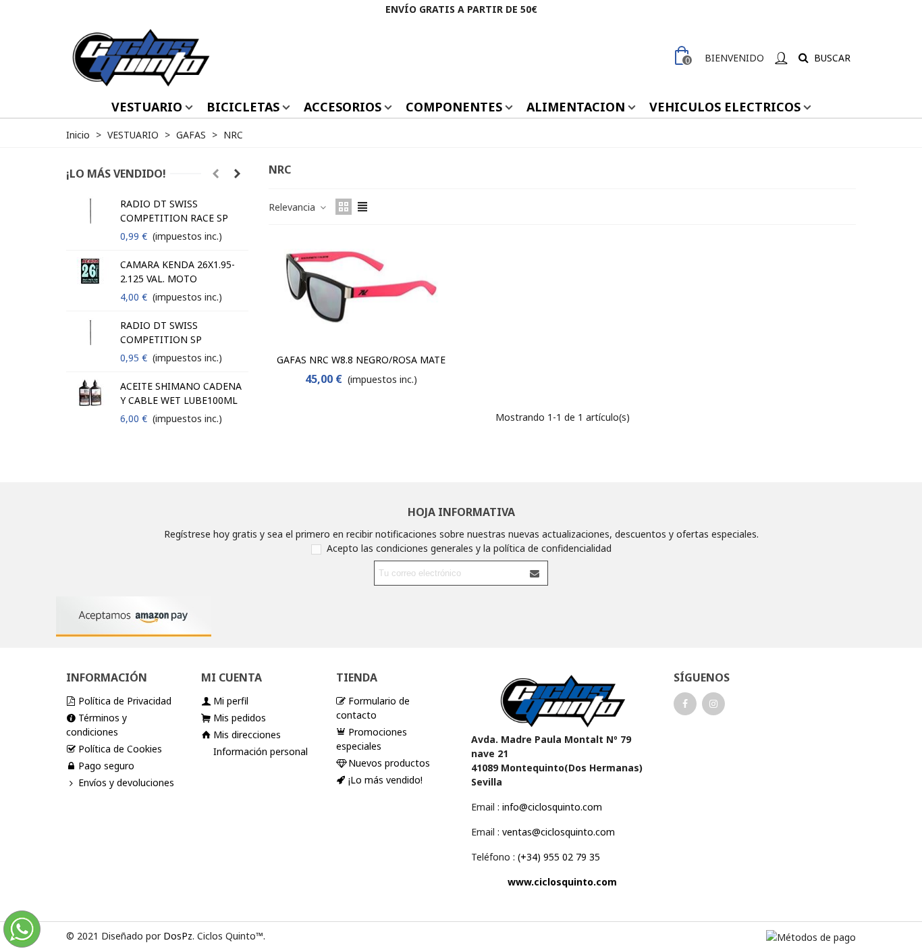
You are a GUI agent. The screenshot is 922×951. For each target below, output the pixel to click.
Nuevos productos (389, 762)
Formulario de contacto (373, 707)
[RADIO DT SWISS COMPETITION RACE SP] (89, 210)
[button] (215, 173)
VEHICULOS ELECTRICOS (725, 107)
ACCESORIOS (342, 107)
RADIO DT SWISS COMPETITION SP (161, 332)
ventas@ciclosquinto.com (558, 831)
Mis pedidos (239, 717)
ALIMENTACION (575, 107)
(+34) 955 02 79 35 (559, 856)
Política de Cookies (120, 748)
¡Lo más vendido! (116, 173)
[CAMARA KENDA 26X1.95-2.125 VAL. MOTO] (89, 270)
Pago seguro (106, 765)
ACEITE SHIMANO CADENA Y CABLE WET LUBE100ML (181, 393)
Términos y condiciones (96, 724)
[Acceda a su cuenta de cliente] (780, 58)
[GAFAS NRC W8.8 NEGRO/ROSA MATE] (361, 292)
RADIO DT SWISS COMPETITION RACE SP (174, 210)
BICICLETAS (243, 107)
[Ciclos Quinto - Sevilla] (140, 57)
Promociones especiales (371, 738)
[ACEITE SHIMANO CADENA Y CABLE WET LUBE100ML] (89, 392)
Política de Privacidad (124, 700)
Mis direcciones (247, 734)
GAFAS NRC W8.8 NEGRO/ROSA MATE (361, 359)
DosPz (177, 935)
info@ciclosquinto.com (552, 806)
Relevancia (293, 207)
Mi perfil (230, 700)
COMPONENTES (454, 107)
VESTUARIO (146, 107)
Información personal (260, 751)
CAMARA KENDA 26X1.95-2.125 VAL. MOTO (177, 271)
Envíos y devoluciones (126, 782)
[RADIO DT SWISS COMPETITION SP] (89, 331)
